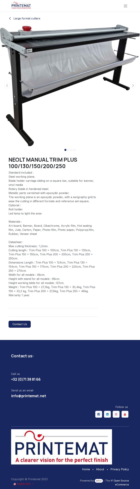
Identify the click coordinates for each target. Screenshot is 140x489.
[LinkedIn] (107, 414)
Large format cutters (26, 18)
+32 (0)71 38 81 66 (26, 379)
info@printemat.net (28, 395)
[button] (7, 85)
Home (86, 469)
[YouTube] (125, 414)
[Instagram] (116, 414)
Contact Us (19, 324)
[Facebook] (98, 414)
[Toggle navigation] (125, 5)
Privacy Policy (119, 469)
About (100, 469)
